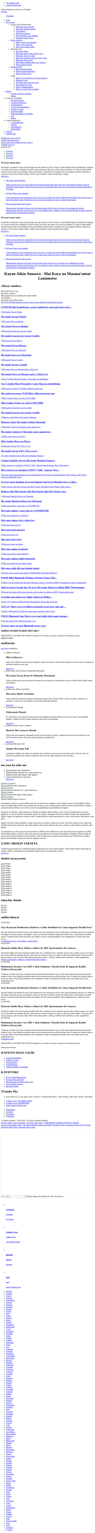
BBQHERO (16, 129)
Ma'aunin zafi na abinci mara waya (29, 53)
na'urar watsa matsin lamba (11, 1125)
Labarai (9, 132)
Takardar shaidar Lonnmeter (22, 114)
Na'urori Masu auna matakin (27, 36)
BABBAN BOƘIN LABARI (67, 1123)
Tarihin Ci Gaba (17, 109)
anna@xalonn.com (13, 5)
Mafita (8, 91)
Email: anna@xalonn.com (16, 1105)
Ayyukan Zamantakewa (20, 107)
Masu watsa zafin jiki (24, 45)
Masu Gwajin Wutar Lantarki (27, 89)
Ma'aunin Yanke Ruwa (25, 38)
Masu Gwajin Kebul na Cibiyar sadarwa (31, 78)
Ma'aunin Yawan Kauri (25, 27)
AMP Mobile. (49, 1123)
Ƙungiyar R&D (17, 111)
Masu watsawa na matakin (26, 42)
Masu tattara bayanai (24, 65)
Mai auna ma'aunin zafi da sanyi (18, 204)
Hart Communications (24, 87)
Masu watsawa (17, 40)
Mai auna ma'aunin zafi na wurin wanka (31, 58)
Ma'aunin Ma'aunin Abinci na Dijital (37, 1125)
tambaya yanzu (7, 638)
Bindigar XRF (16, 67)
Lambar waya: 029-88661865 (17, 1103)
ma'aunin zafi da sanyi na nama (78, 1125)
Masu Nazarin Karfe (24, 69)
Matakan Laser (21, 80)
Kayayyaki (10, 22)
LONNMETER (17, 123)
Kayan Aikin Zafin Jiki (15, 1080)
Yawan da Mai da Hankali (21, 94)
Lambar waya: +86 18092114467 (19, 1101)
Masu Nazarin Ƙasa (23, 74)
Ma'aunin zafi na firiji (24, 60)
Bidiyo (13, 118)
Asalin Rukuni (16, 105)
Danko (13, 96)
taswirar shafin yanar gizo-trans (13, 1123)
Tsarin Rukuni (11, 1062)
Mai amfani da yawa (24, 85)
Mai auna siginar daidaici (15, 180)
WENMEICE (16, 127)
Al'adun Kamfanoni (18, 103)
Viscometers (20, 31)
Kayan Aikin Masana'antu (16, 1077)
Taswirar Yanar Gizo (34, 1123)
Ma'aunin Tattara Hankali (26, 29)
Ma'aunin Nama (22, 51)
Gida (8, 20)
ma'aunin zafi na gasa (26, 1127)
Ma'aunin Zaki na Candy (25, 56)
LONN (14, 125)
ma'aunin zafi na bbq (9, 1127)
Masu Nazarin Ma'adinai (25, 71)
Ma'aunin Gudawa (23, 33)
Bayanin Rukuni (17, 100)
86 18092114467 (13, 3)
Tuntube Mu (11, 134)
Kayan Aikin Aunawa (14, 1084)
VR (12, 116)
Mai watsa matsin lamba (25, 47)
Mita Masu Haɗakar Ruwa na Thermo (31, 62)
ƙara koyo (5, 176)
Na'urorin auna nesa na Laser (27, 82)
